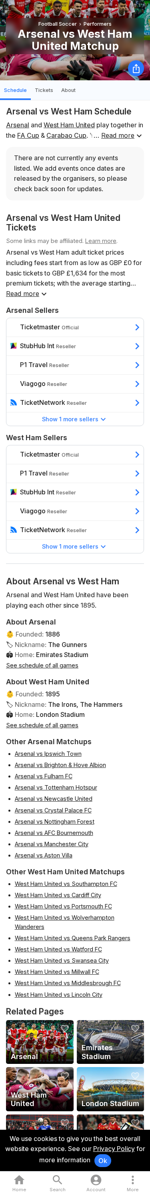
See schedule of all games (42, 665)
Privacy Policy (114, 1149)
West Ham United (69, 125)
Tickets (44, 90)
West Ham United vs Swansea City (62, 960)
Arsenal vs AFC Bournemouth (54, 832)
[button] (132, 1184)
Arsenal (17, 125)
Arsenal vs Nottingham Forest (54, 821)
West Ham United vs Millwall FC (57, 971)
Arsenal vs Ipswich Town (48, 753)
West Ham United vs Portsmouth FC (63, 906)
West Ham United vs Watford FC (58, 949)
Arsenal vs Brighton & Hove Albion (60, 764)
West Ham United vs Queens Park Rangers (72, 938)
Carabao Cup (66, 135)
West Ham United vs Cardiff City (58, 895)
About (68, 90)
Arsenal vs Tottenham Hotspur (56, 787)
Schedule (15, 90)
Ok (102, 1161)
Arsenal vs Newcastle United (53, 798)
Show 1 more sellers (70, 419)
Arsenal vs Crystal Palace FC (53, 810)
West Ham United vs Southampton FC (66, 883)
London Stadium (60, 714)
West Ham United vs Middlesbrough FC (68, 983)
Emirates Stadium (62, 655)
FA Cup (28, 135)
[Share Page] (136, 68)
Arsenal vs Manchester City (51, 844)
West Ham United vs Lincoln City (58, 994)
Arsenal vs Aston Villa (43, 855)
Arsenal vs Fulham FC (43, 776)
